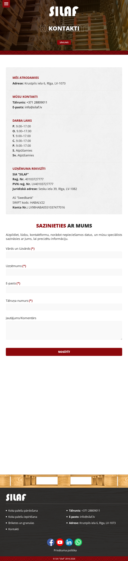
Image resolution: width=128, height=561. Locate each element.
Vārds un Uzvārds (20, 249)
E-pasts (13, 283)
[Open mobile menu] (6, 4)
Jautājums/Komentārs (21, 318)
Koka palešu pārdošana (23, 510)
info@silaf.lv (33, 107)
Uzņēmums (16, 266)
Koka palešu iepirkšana (22, 517)
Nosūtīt (64, 352)
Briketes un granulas (21, 523)
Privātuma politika (65, 550)
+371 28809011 (36, 102)
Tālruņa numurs (19, 301)
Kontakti (13, 529)
